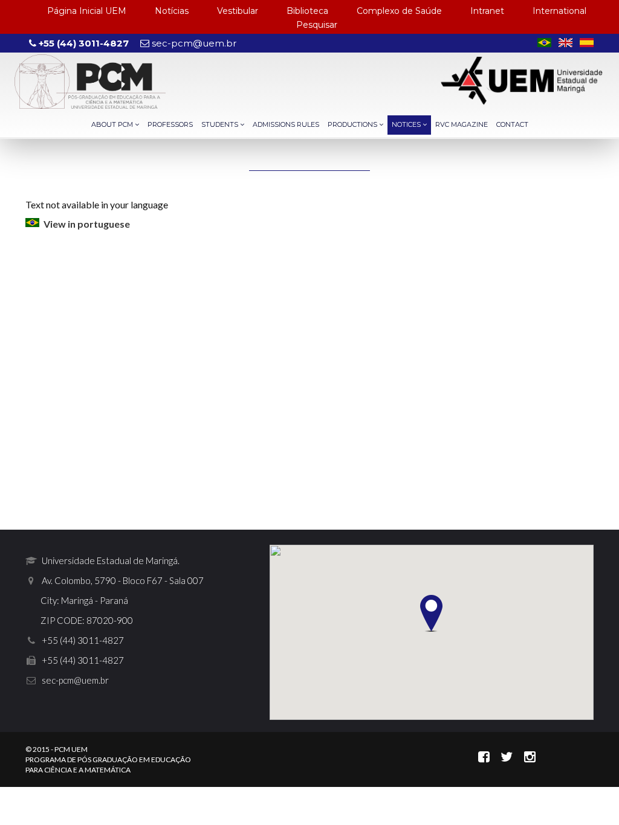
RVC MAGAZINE (461, 124)
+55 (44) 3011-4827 (82, 43)
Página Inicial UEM (86, 10)
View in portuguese (87, 224)
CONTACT (512, 124)
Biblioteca (307, 10)
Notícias (172, 10)
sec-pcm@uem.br (192, 43)
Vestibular (237, 10)
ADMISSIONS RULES (286, 124)
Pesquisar (316, 24)
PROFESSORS (170, 124)
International (559, 10)
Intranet (487, 10)
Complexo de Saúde (399, 10)
